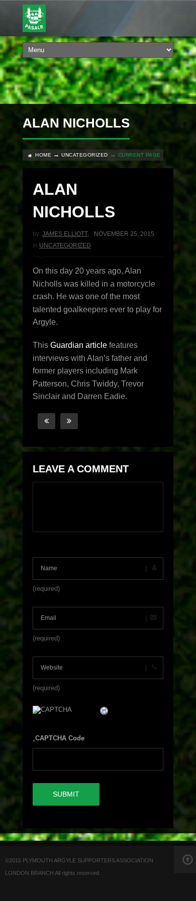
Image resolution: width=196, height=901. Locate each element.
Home (43, 155)
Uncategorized (84, 155)
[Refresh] (104, 712)
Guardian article (78, 345)
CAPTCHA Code (59, 738)
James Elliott (64, 233)
